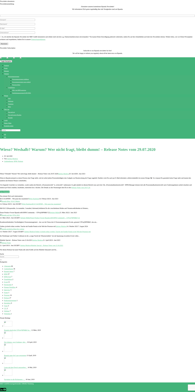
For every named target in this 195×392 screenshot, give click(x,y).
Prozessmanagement (13, 76)
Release (20, 161)
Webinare (10, 101)
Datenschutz (16, 386)
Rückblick (7, 303)
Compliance (11, 87)
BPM (15, 161)
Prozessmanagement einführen (20, 79)
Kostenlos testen (8, 126)
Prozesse (7, 295)
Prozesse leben (16, 85)
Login (6, 120)
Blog (9, 106)
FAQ (9, 98)
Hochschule (8, 285)
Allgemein (7, 266)
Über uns (6, 109)
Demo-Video (7, 123)
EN (5, 137)
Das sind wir (11, 112)
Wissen (6, 96)
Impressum (8, 386)
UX (5, 308)
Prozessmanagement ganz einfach (21, 82)
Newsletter (23, 386)
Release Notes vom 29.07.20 (81, 187)
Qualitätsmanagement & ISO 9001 (21, 93)
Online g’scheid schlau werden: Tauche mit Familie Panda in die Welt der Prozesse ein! (63, 232)
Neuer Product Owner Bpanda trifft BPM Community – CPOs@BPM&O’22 (55, 218)
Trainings (10, 104)
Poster (6, 292)
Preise (6, 68)
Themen (6, 74)
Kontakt (10, 117)
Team (6, 306)
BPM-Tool (7, 277)
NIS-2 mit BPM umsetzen (19, 90)
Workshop (7, 314)
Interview (7, 290)
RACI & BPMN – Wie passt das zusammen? (46, 204)
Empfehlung (8, 279)
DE (5, 134)
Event (6, 282)
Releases (6, 71)
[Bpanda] (6, 58)
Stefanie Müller (55, 212)
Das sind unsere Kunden (14, 115)
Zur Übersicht (4, 192)
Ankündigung (8, 161)
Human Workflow (10, 287)
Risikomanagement (10, 300)
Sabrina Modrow (12, 159)
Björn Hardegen (34, 199)
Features (6, 65)
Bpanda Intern (8, 271)
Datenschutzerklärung (38, 39)
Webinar (6, 311)
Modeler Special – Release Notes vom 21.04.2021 (47, 245)
